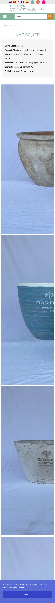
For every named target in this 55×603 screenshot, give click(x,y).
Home (4, 26)
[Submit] (50, 16)
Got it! (27, 594)
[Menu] (5, 16)
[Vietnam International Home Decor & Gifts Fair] (27, 8)
